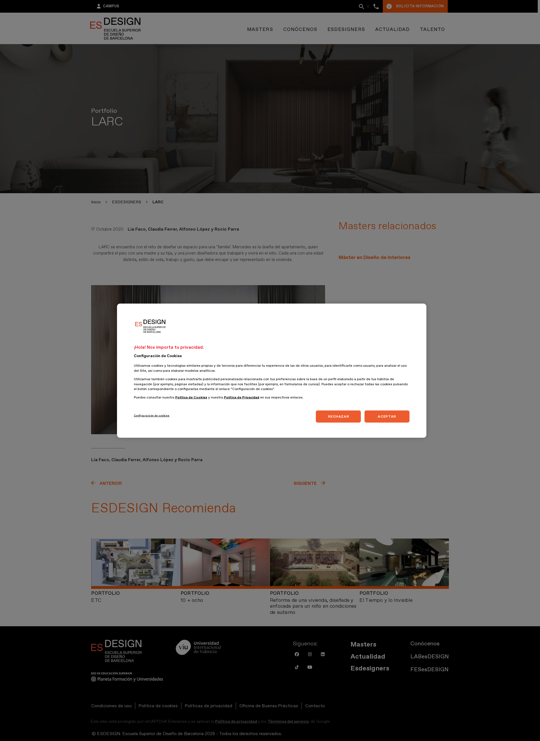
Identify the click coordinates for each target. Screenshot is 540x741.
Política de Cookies (191, 397)
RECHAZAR (338, 416)
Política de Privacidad (241, 397)
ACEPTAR (387, 416)
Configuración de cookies (152, 415)
